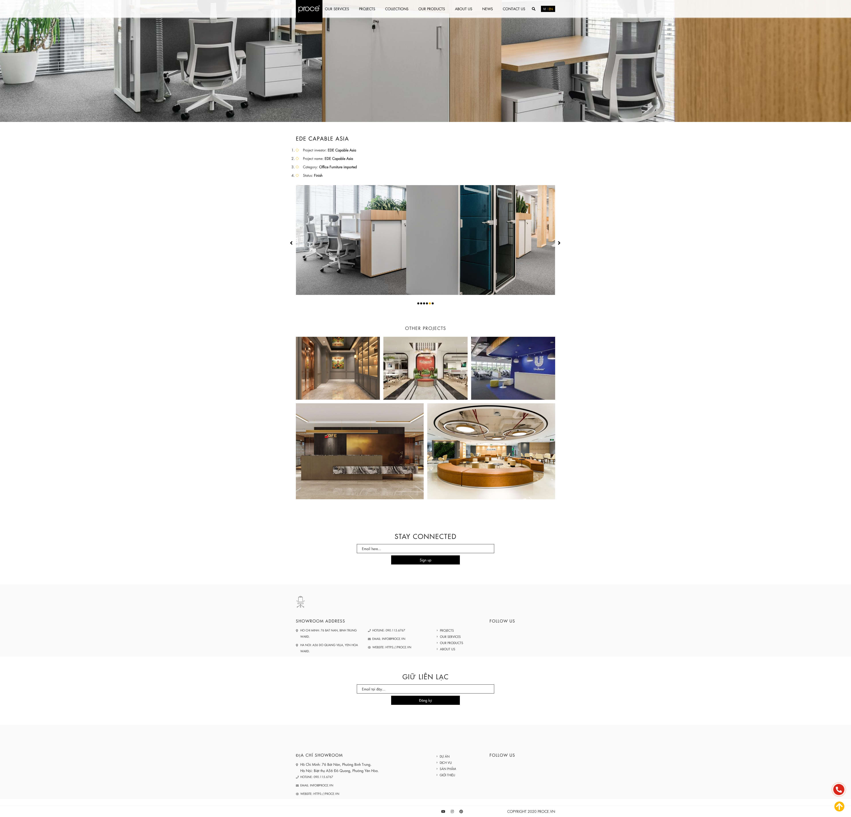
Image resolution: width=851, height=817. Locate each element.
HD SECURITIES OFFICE (425, 365)
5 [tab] (430, 303)
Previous (290, 243)
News (487, 8)
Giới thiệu (447, 775)
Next (557, 243)
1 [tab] (418, 303)
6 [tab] (433, 303)
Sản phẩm (448, 768)
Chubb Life (491, 448)
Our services (337, 8)
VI (544, 9)
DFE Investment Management (359, 448)
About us (463, 8)
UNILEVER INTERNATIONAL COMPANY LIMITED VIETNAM (513, 364)
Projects (367, 8)
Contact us (514, 8)
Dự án (445, 756)
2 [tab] (421, 303)
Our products (431, 8)
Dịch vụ (446, 762)
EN (551, 9)
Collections (396, 8)
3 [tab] (424, 303)
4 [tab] (427, 303)
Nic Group (338, 365)
